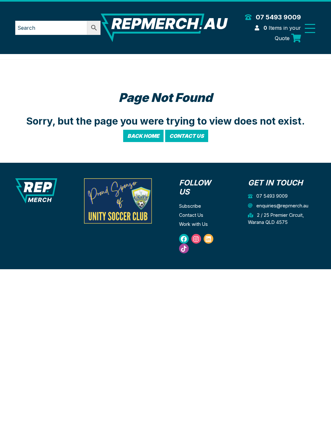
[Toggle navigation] (310, 28)
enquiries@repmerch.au (281, 205)
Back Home (143, 136)
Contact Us (186, 136)
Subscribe (190, 206)
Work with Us (193, 224)
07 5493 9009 (277, 17)
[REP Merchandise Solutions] (36, 190)
